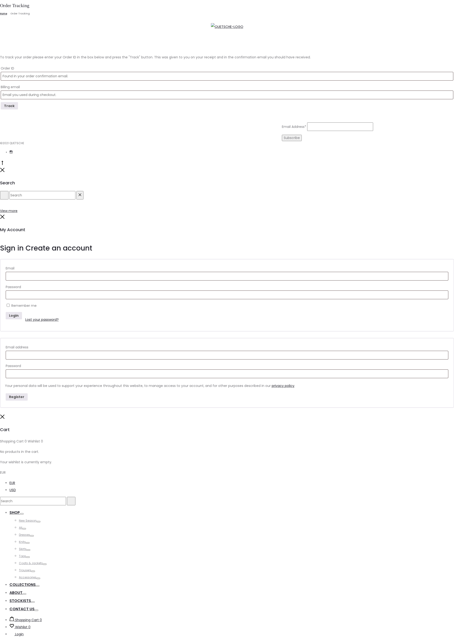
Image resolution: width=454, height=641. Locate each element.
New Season (28, 521)
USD (12, 490)
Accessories (27, 577)
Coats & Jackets (31, 563)
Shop (14, 512)
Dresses (24, 535)
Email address (17, 347)
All (20, 528)
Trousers (25, 570)
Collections (22, 584)
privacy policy (283, 385)
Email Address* (294, 126)
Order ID (7, 68)
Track (9, 106)
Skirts (22, 549)
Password (13, 287)
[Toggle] (22, 514)
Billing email (10, 87)
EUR (12, 483)
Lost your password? (42, 319)
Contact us (22, 609)
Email (10, 268)
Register (16, 396)
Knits (22, 542)
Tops (22, 556)
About (15, 592)
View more (8, 210)
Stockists (20, 600)
